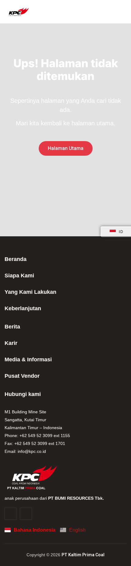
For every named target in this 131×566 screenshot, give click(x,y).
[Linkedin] (26, 514)
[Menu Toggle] (109, 11)
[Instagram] (11, 514)
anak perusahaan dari (54, 498)
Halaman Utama (65, 148)
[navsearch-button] (120, 12)
